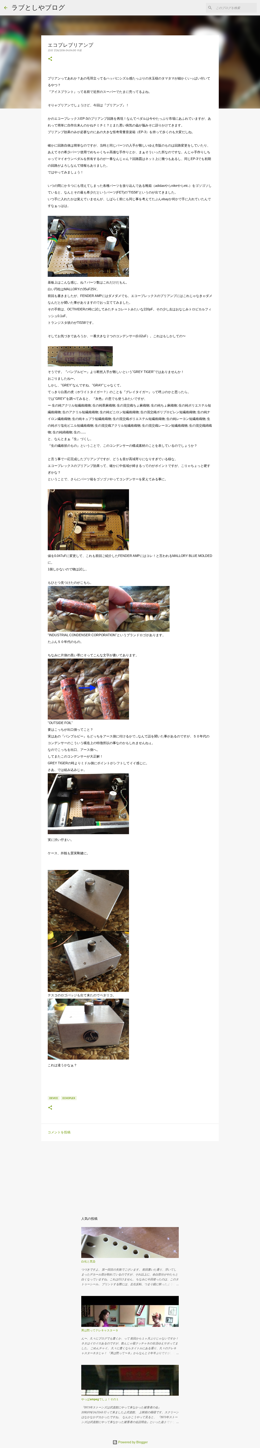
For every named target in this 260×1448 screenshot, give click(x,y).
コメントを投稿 (59, 1132)
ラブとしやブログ (38, 7)
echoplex (69, 1098)
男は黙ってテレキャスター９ (99, 1330)
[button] (50, 59)
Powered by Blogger (132, 1442)
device (53, 1098)
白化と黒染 (88, 1261)
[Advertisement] (130, 1175)
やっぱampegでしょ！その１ (100, 1399)
